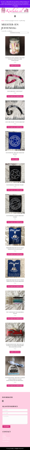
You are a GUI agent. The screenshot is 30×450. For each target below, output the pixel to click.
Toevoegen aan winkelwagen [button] (15, 96)
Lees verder (15, 159)
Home (2, 20)
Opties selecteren (15, 65)
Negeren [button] (16, 5)
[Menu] (15, 16)
